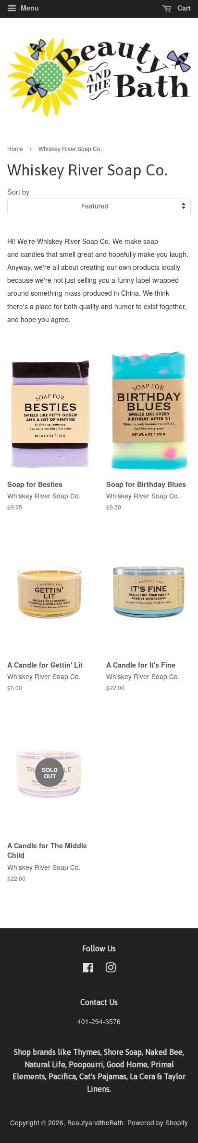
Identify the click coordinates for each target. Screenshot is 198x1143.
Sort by (18, 191)
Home (15, 148)
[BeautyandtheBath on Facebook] (88, 969)
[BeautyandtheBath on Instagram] (110, 969)
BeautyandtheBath (95, 1122)
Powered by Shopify (157, 1122)
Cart (183, 7)
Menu (29, 7)
